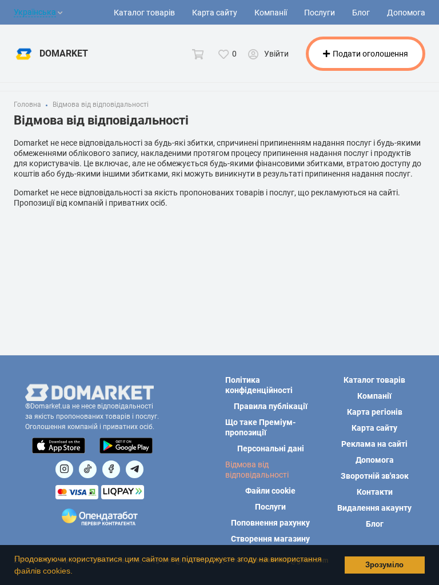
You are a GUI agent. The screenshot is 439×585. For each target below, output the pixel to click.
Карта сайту (214, 12)
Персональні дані (270, 448)
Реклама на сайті (374, 443)
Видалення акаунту (374, 507)
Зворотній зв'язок (375, 475)
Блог (361, 12)
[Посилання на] (64, 469)
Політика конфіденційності (259, 385)
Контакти (375, 491)
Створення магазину (270, 538)
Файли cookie (270, 490)
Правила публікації (271, 406)
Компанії (270, 12)
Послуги (319, 12)
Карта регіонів (374, 411)
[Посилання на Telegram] (134, 469)
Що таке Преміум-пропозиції (260, 427)
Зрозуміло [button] (384, 565)
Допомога (406, 12)
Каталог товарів (144, 12)
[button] (76, 572)
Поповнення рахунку (270, 522)
